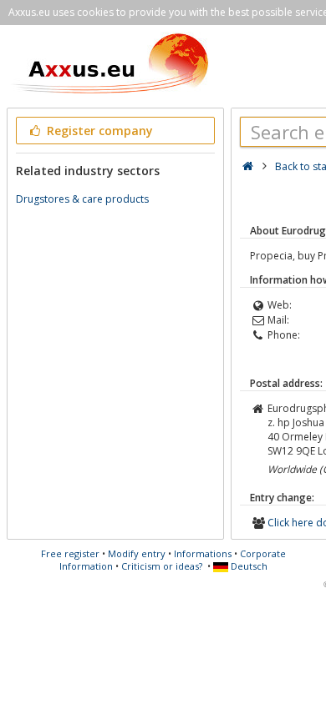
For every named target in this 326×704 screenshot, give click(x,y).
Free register (70, 553)
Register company (98, 130)
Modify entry (137, 553)
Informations (203, 553)
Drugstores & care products (82, 199)
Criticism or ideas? (161, 566)
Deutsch (247, 566)
